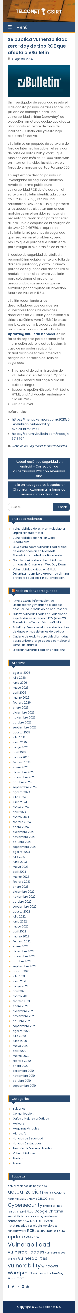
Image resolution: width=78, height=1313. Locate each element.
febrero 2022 (22, 941)
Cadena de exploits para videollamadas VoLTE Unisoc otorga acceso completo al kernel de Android (41, 641)
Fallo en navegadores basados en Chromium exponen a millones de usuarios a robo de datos (39, 489)
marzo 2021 (20, 996)
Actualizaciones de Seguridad (27, 1186)
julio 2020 (19, 1036)
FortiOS (12, 1211)
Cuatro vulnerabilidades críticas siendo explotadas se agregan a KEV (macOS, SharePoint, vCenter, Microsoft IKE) (40, 618)
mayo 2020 (21, 1046)
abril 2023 (19, 872)
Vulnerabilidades (55, 446)
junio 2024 (20, 802)
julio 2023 (19, 857)
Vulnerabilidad (29, 1244)
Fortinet (56, 1206)
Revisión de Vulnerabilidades (32, 1148)
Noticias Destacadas (27, 1143)
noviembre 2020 (24, 1016)
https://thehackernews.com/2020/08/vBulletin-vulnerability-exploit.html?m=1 (41, 424)
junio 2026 (20, 683)
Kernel (12, 1216)
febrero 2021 (21, 1001)
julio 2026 (19, 678)
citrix (51, 1199)
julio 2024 (19, 797)
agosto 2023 (21, 852)
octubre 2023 (22, 842)
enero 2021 (20, 1006)
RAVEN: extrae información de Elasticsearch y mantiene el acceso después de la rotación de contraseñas (40, 605)
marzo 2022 (21, 936)
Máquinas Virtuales (26, 1128)
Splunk (61, 1231)
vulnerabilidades (26, 1252)
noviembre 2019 (24, 1076)
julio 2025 (19, 737)
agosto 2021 (21, 971)
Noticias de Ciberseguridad (36, 591)
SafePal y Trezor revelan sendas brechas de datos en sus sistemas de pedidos (41, 629)
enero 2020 (21, 1066)
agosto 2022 (21, 912)
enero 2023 (20, 887)
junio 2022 (20, 921)
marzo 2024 (21, 817)
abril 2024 (19, 812)
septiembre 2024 (25, 787)
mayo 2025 (20, 747)
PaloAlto (38, 1221)
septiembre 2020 (25, 1026)
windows (49, 1266)
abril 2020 (19, 1051)
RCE (30, 1230)
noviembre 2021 (24, 956)
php (30, 1225)
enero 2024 (21, 827)
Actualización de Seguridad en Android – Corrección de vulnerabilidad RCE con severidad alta (39, 468)
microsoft (16, 1221)
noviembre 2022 (24, 897)
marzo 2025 (21, 757)
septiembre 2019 (24, 1086)
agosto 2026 (21, 673)
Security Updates (45, 1231)
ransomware (17, 1231)
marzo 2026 (21, 698)
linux (20, 1216)
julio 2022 (19, 917)
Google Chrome (48, 1211)
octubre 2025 (22, 722)
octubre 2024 (22, 782)
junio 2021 (19, 981)
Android (48, 1192)
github (20, 1211)
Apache (59, 1193)
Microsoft (19, 1133)
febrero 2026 (22, 703)
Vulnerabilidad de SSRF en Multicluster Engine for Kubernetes (39, 531)
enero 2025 (20, 767)
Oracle (28, 1221)
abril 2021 (19, 991)
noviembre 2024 (24, 777)
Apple (11, 1199)
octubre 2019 (22, 1081)
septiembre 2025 (24, 727)
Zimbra (18, 1158)
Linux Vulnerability (33, 1216)
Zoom (17, 1163)
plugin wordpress (45, 1226)
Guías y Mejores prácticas (31, 1119)
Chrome (32, 1199)
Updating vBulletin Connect (32, 334)
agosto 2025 (21, 732)
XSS (35, 1273)
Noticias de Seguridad (27, 446)
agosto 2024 (21, 792)
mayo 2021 (20, 986)
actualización (25, 1191)
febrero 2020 (22, 1061)
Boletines (19, 1109)
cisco (43, 1198)
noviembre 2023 (24, 837)
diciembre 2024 (24, 772)
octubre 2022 (22, 902)
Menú (21, 27)
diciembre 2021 (23, 951)
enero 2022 (20, 946)
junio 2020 (20, 1041)
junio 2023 (20, 862)
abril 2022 (19, 931)
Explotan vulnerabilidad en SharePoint (39, 650)
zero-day (44, 1273)
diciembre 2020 (24, 1011)
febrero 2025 (22, 762)
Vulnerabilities (32, 1258)
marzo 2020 (21, 1056)
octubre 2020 (22, 1021)
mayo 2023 (20, 867)
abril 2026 (19, 693)
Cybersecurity (25, 1205)
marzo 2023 (21, 877)
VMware (32, 1237)
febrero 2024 (22, 822)
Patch (48, 1221)
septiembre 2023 (24, 847)
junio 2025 (20, 742)
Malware (18, 1124)
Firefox (46, 1206)
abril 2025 (19, 752)
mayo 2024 (21, 807)
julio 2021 (19, 976)
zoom (20, 1278)
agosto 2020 (21, 1031)
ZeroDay (57, 1273)
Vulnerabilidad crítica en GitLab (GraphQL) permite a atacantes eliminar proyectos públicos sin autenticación (41, 573)
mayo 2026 (21, 688)
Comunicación (23, 1114)
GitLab (29, 1211)
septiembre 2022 (24, 907)
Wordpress (20, 1273)
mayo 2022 (20, 926)
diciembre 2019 (23, 1071)
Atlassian (20, 1199)
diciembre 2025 (23, 713)
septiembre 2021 (24, 966)
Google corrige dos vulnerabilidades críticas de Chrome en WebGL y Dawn (39, 562)
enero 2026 (21, 708)
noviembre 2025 (24, 717)
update (16, 1236)
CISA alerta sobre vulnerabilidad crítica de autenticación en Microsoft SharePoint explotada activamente (40, 551)
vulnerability (24, 1265)
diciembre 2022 (23, 892)
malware (50, 1216)
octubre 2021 (22, 961)
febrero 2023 (22, 882)
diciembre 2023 (23, 832)
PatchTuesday (17, 1226)
